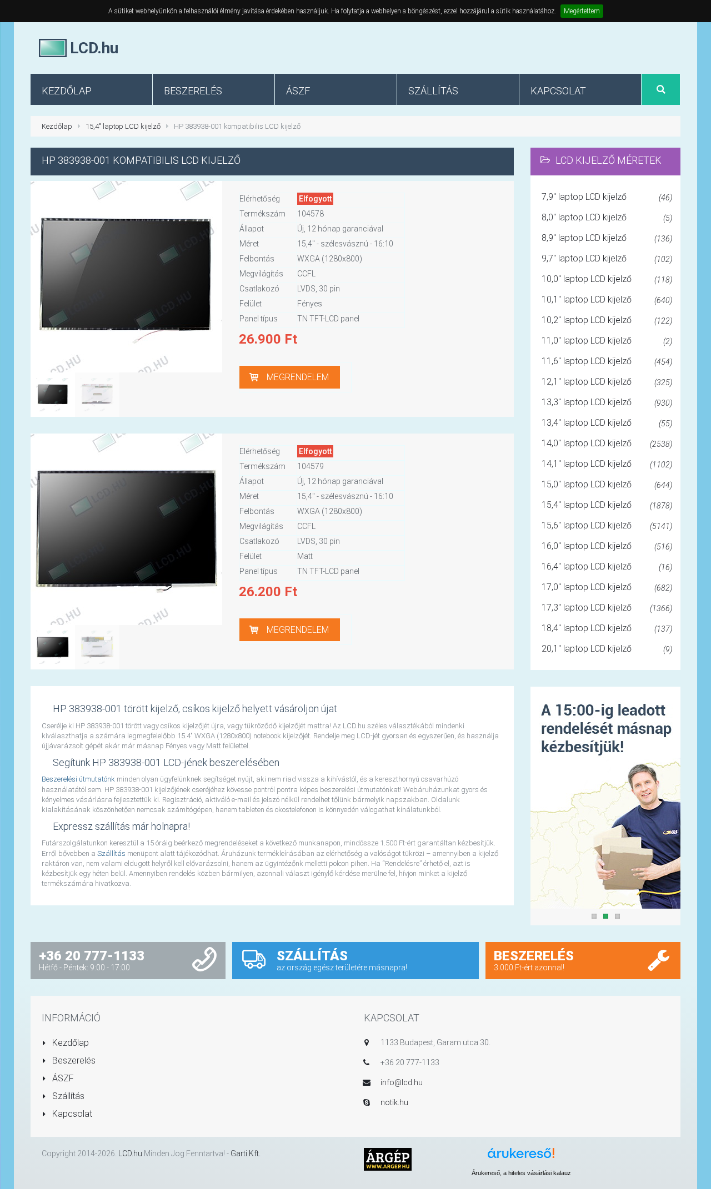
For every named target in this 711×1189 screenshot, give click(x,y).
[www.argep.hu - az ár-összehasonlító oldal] (388, 1158)
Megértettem (582, 11)
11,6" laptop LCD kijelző (607, 361)
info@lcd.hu (401, 1082)
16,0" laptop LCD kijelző (607, 546)
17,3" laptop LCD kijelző (607, 607)
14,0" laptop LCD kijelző (607, 443)
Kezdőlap (57, 126)
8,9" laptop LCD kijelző (607, 238)
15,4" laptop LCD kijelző (123, 126)
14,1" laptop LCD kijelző (607, 464)
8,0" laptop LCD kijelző (607, 217)
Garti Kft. (246, 1153)
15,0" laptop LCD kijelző (607, 484)
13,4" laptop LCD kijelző (607, 422)
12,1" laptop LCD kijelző (607, 381)
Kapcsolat (71, 1114)
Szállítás (111, 853)
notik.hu (394, 1102)
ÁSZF (62, 1078)
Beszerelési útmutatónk (78, 779)
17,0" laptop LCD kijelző (607, 587)
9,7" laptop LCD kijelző (607, 258)
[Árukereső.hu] (521, 1157)
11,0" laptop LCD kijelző (607, 340)
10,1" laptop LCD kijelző (607, 299)
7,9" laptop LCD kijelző (607, 197)
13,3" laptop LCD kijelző (607, 402)
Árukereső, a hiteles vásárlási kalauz (521, 1173)
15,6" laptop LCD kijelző (607, 525)
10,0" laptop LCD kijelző (607, 279)
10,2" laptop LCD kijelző (607, 320)
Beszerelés (73, 1060)
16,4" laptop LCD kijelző (607, 566)
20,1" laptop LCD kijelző (607, 648)
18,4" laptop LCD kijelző (607, 628)
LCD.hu (130, 1153)
